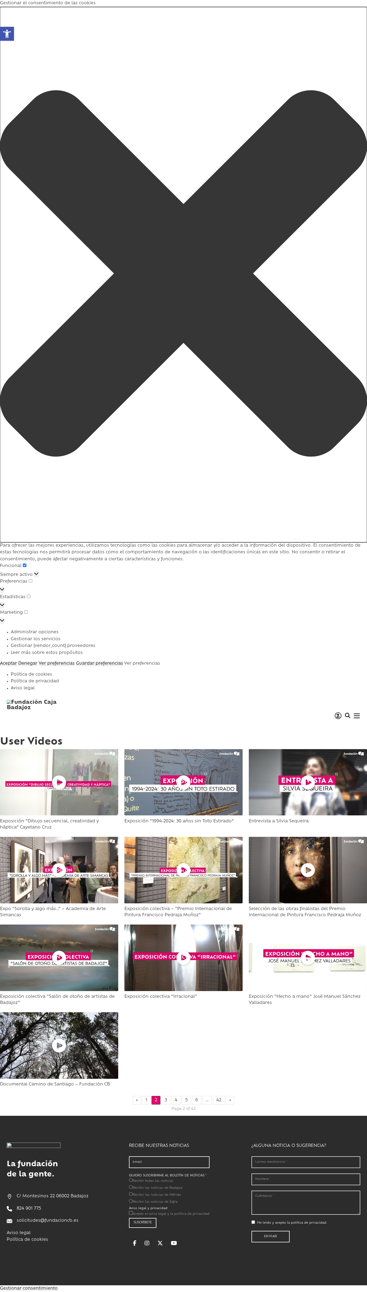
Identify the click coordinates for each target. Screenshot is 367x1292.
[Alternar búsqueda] (347, 715)
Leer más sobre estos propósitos (47, 653)
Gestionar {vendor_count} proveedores (53, 646)
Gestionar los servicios (35, 639)
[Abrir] (357, 715)
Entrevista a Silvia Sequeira (279, 821)
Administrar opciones (35, 632)
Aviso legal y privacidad (148, 1208)
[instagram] (147, 1243)
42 (218, 1100)
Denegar (27, 664)
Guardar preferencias (99, 664)
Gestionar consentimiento (29, 1289)
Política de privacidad (35, 681)
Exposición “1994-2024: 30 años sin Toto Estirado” (179, 821)
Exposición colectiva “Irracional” (160, 997)
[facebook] (135, 1243)
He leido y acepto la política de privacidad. (292, 1222)
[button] (183, 274)
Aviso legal (23, 688)
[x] (160, 1243)
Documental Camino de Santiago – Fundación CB (55, 1085)
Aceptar (8, 664)
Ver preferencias (57, 664)
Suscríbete (143, 1222)
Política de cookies (31, 675)
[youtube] (174, 1243)
